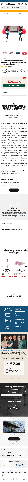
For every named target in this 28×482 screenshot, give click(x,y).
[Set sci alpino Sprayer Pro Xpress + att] (7, 263)
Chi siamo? (6, 453)
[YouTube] (17, 408)
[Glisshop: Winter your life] (10, 4)
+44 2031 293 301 (15, 370)
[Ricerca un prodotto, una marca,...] (26, 7)
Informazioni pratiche (11, 456)
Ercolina (4, 59)
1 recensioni (9, 66)
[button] (14, 224)
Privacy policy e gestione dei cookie (18, 478)
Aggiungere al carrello (14, 85)
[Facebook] (11, 408)
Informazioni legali (6, 478)
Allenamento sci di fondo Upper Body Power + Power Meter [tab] (14, 116)
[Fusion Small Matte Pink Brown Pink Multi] (20, 263)
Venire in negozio (14, 439)
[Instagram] (14, 408)
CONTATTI (14, 364)
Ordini (4, 450)
